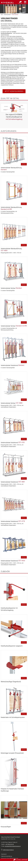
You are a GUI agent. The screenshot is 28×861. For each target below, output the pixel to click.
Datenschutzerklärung (6, 856)
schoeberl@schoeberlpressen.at (13, 846)
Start (2, 14)
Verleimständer (14, 14)
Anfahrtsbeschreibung (8, 849)
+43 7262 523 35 (9, 844)
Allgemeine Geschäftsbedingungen (9, 858)
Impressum (4, 854)
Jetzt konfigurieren (14, 91)
